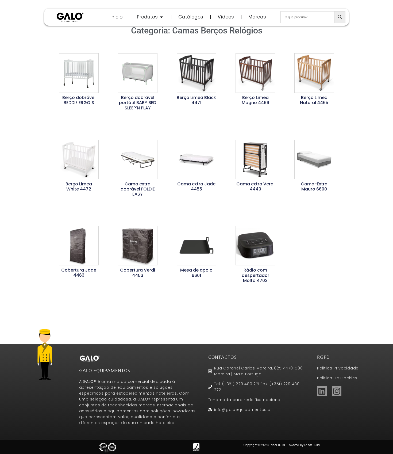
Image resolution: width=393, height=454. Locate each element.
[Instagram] (336, 391)
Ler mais (78, 111)
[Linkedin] (322, 391)
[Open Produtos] (161, 16)
